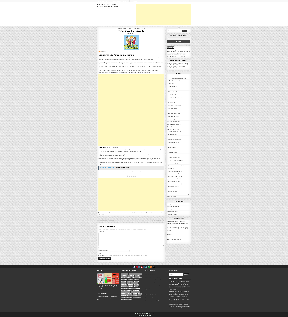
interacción (130, 286)
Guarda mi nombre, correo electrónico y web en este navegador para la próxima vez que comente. (123, 255)
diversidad (111, 212)
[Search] (154, 267)
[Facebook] (134, 267)
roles (140, 295)
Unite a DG (125, 1)
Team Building (170, 147)
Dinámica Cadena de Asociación (152, 292)
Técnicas (169, 150)
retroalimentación (152, 212)
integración (123, 286)
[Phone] (149, 267)
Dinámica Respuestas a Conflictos (153, 300)
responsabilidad (124, 295)
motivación (131, 288)
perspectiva (140, 212)
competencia (131, 276)
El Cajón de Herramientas (173, 227)
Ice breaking (170, 126)
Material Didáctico (171, 129)
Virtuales (170, 119)
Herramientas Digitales (173, 136)
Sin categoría (170, 144)
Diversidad (170, 94)
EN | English (134, 1)
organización (136, 290)
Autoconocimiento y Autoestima (175, 78)
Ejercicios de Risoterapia (174, 97)
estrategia (130, 285)
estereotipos (117, 212)
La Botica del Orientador (173, 242)
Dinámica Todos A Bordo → (158, 220)
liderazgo (136, 286)
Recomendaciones (172, 142)
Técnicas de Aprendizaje (122, 28)
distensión (136, 281)
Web (99, 253)
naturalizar (134, 212)
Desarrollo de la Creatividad (175, 160)
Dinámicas (169, 76)
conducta (123, 277)
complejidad (137, 276)
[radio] (127, 176)
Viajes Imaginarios (172, 116)
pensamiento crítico (125, 292)
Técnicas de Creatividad (173, 178)
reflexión (145, 212)
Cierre (169, 83)
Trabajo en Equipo (172, 113)
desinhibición (130, 281)
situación (123, 297)
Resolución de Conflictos (174, 171)
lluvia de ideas (124, 288)
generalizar (124, 212)
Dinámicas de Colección (115, 1)
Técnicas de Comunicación (173, 176)
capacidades (139, 274)
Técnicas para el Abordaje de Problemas (177, 194)
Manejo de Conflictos (173, 100)
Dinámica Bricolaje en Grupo (152, 297)
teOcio (169, 237)
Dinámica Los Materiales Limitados (153, 280)
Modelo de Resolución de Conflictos (153, 286)
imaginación (136, 285)
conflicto (134, 277)
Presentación (171, 108)
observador (129, 290)
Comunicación (171, 86)
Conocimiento (171, 89)
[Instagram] (139, 267)
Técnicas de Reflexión (132, 28)
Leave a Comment (131, 33)
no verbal (123, 290)
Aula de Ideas (170, 233)
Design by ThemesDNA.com (144, 315)
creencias (106, 212)
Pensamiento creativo (173, 105)
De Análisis (170, 154)
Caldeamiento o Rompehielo (175, 80)
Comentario (101, 231)
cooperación (124, 279)
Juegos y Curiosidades (173, 139)
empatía (128, 283)
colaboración (124, 276)
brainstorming (132, 274)
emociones (123, 283)
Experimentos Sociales (172, 211)
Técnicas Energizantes (172, 191)
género (129, 212)
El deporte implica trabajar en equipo (154, 294)
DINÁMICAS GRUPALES (107, 4)
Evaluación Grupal (172, 163)
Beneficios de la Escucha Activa (152, 277)
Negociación (171, 102)
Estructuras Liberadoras (173, 124)
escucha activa (134, 283)
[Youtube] (142, 267)
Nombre (100, 247)
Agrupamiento (171, 152)
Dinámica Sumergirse (150, 274)
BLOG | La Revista (102, 1)
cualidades (123, 281)
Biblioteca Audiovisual (173, 131)
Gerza (168, 239)
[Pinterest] (137, 267)
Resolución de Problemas (174, 111)
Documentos (171, 134)
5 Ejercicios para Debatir (151, 289)
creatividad (130, 279)
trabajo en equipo (137, 297)
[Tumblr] (144, 267)
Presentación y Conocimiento (175, 165)
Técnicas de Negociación (173, 181)
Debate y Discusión (172, 91)
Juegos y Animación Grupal (174, 209)
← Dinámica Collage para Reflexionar (106, 220)
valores (130, 299)
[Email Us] (146, 267)
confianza (129, 277)
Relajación (170, 168)
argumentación (124, 274)
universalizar (101, 214)
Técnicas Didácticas (141, 28)
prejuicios (130, 294)
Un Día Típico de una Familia (131, 31)
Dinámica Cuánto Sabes (150, 283)
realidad (135, 294)
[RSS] (151, 267)
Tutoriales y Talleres (172, 196)
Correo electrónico (103, 250)
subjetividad (160, 212)
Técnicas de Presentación (173, 184)
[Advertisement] (163, 14)
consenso (140, 277)
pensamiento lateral (135, 292)
